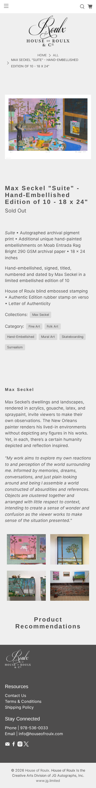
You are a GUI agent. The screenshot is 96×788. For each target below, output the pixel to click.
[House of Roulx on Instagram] (19, 745)
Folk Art (52, 326)
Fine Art (34, 326)
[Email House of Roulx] (7, 745)
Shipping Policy (19, 707)
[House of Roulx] (48, 31)
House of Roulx (37, 770)
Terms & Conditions (23, 701)
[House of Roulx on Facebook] (13, 745)
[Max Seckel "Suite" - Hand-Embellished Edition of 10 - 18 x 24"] (48, 127)
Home (42, 55)
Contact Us (15, 695)
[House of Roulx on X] (26, 745)
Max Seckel (40, 315)
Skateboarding (72, 337)
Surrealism (15, 347)
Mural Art (48, 337)
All (56, 55)
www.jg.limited (48, 780)
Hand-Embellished (20, 337)
